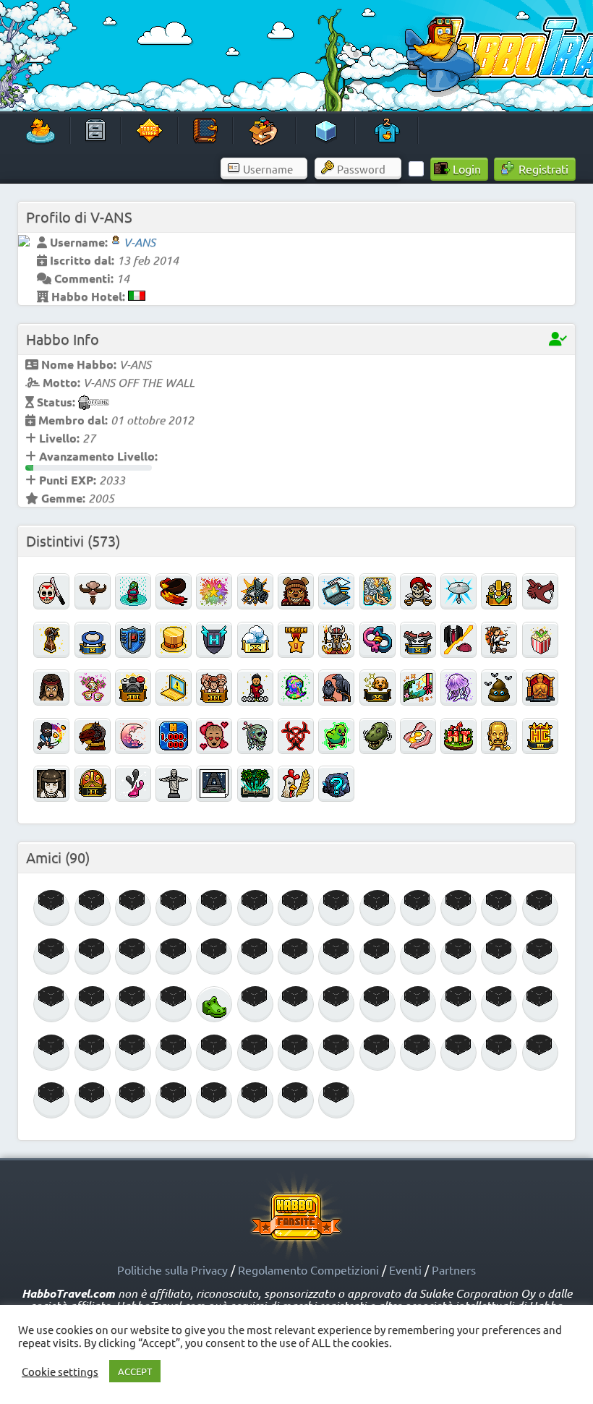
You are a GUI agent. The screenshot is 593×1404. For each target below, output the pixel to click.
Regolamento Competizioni (308, 1269)
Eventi (405, 1269)
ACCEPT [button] (135, 1371)
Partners (454, 1269)
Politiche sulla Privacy (172, 1269)
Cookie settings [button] (60, 1371)
